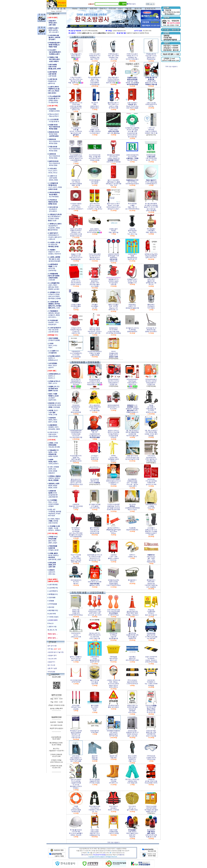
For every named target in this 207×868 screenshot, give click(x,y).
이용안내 (121, 855)
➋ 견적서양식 (131, 4)
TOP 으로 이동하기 (113, 842)
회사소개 (84, 855)
